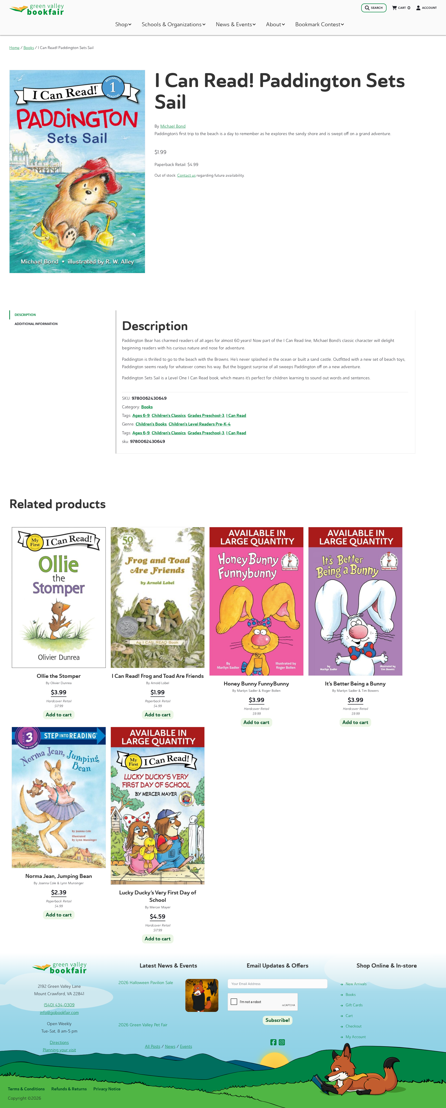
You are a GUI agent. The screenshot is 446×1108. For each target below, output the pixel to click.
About (273, 24)
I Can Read (236, 415)
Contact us (186, 175)
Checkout (354, 1026)
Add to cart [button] (59, 714)
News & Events (234, 24)
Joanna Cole (47, 883)
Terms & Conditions (26, 1089)
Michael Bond (173, 126)
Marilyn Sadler (247, 691)
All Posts (152, 1046)
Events (186, 1046)
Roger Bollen (271, 691)
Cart (349, 1016)
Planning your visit (59, 1050)
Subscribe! (278, 1020)
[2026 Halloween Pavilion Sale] (201, 995)
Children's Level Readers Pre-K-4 (200, 424)
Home (14, 47)
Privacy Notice (107, 1089)
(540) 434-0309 (59, 1004)
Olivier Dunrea (61, 683)
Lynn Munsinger (72, 883)
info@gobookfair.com (59, 1012)
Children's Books (151, 424)
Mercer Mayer (160, 907)
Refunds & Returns (69, 1089)
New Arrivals (356, 984)
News (170, 1046)
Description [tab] (25, 315)
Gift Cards (354, 1005)
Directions (59, 1042)
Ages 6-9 (141, 415)
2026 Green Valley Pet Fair (142, 1024)
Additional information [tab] (36, 324)
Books (28, 47)
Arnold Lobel (160, 683)
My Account (356, 1037)
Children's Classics (169, 415)
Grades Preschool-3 (206, 415)
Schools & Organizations (172, 24)
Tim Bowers (370, 691)
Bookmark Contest (317, 24)
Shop (121, 24)
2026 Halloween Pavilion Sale (145, 982)
